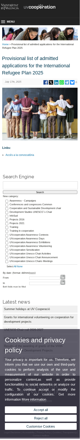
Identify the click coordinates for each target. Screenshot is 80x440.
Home (5, 44)
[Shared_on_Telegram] (67, 84)
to (4, 283)
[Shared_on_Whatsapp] (61, 84)
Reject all (40, 418)
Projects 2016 (17, 219)
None (20, 266)
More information (34, 399)
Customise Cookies (40, 426)
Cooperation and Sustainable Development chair (35, 208)
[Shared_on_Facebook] (45, 84)
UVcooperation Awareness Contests (29, 234)
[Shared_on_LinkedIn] (56, 84)
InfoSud (14, 215)
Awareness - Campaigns (23, 200)
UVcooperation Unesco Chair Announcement (34, 257)
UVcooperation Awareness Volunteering (31, 246)
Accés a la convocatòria (20, 155)
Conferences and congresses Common (31, 204)
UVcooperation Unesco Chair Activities (30, 253)
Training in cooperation (22, 230)
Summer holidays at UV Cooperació (27, 309)
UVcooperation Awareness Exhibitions (30, 242)
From (6, 277)
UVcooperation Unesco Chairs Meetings (31, 261)
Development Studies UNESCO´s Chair (31, 212)
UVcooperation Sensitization (25, 249)
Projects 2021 (17, 223)
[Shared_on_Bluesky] (72, 84)
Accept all (41, 410)
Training (14, 227)
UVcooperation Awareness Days (27, 238)
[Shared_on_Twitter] (51, 84)
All (15, 266)
